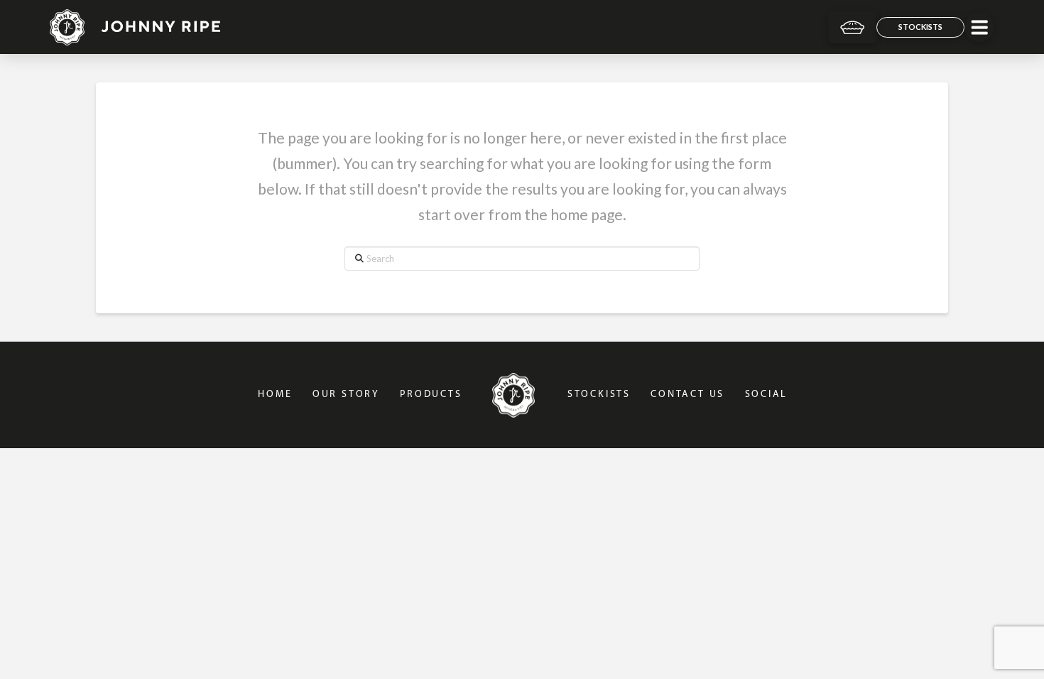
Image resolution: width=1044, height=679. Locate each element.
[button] (979, 27)
